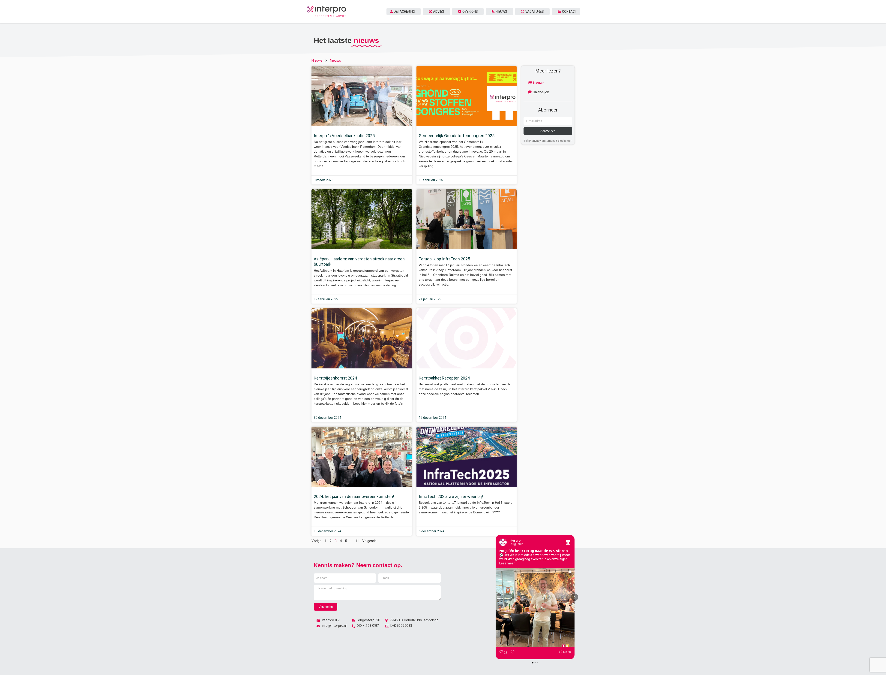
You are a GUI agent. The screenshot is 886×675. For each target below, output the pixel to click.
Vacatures (534, 11)
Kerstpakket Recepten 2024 (444, 378)
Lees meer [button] (507, 563)
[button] (495, 597)
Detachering (404, 11)
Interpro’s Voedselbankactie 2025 (344, 135)
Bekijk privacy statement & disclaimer (548, 140)
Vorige (316, 541)
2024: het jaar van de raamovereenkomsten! (354, 496)
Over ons (470, 11)
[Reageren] (511, 653)
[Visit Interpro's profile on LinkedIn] (504, 542)
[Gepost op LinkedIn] (568, 542)
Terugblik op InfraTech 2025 (444, 258)
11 (357, 541)
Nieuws (501, 11)
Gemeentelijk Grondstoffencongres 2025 (456, 135)
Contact (569, 11)
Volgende (369, 541)
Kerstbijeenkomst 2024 (335, 378)
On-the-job (541, 92)
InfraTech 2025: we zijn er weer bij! (451, 496)
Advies (438, 11)
